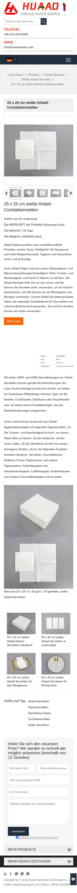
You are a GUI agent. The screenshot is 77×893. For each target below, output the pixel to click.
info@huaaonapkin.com (19, 47)
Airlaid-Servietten (38, 701)
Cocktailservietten (39, 719)
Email (13, 321)
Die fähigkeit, (12, 236)
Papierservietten (38, 707)
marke (8, 218)
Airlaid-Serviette (54, 74)
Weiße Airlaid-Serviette (36, 79)
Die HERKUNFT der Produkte (23, 224)
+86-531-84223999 (16, 34)
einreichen (18, 831)
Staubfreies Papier (39, 713)
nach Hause (15, 74)
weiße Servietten (38, 724)
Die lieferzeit (12, 230)
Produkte (33, 74)
